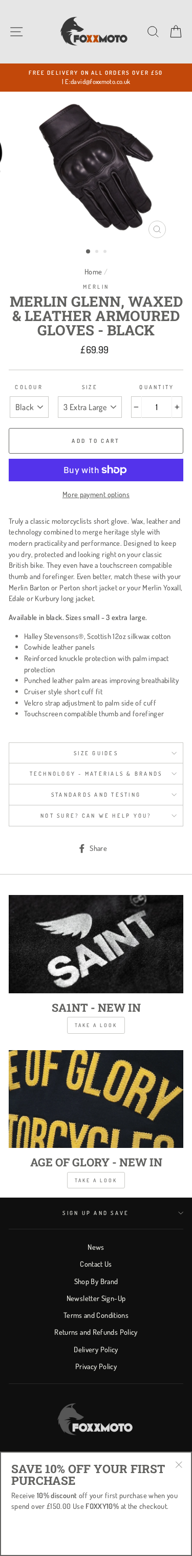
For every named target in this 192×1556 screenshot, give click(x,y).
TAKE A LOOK (96, 1180)
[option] (96, 78)
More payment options (96, 494)
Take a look (96, 1025)
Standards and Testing (96, 794)
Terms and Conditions (96, 1314)
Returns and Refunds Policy (95, 1331)
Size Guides (96, 753)
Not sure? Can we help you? (96, 815)
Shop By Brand (96, 1281)
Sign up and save (95, 1213)
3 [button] (106, 252)
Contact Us (96, 1263)
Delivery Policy (96, 1349)
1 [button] (88, 251)
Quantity (156, 387)
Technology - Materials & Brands (96, 773)
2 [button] (97, 252)
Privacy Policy (96, 1366)
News (96, 1246)
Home (93, 271)
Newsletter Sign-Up (96, 1298)
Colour (29, 387)
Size (90, 387)
